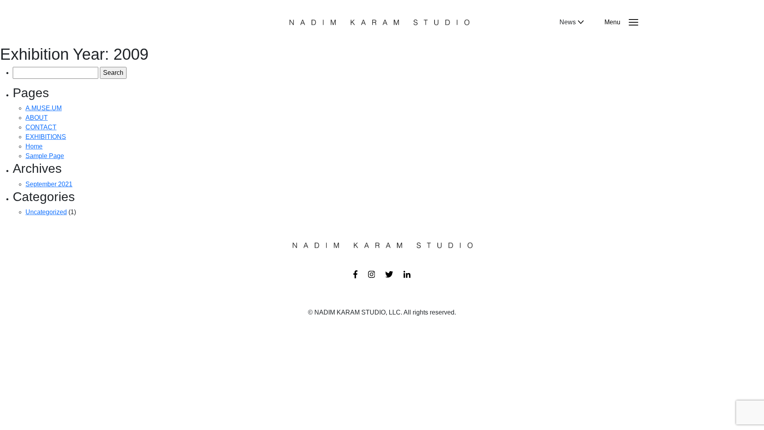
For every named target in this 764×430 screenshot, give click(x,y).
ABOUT (36, 117)
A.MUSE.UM (43, 108)
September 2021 (48, 184)
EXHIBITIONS (45, 136)
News (567, 22)
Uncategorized (46, 212)
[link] (355, 273)
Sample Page (44, 155)
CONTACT (41, 127)
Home (34, 146)
